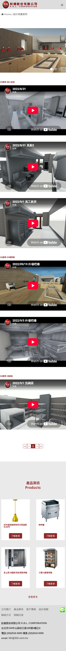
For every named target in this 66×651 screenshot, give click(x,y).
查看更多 (33, 596)
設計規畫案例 (20, 14)
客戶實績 (31, 609)
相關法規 (18, 615)
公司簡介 (6, 609)
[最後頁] (41, 446)
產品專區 (18, 609)
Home (7, 14)
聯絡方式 (6, 615)
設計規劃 (43, 609)
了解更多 (15, 535)
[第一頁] (25, 446)
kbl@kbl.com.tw (18, 638)
